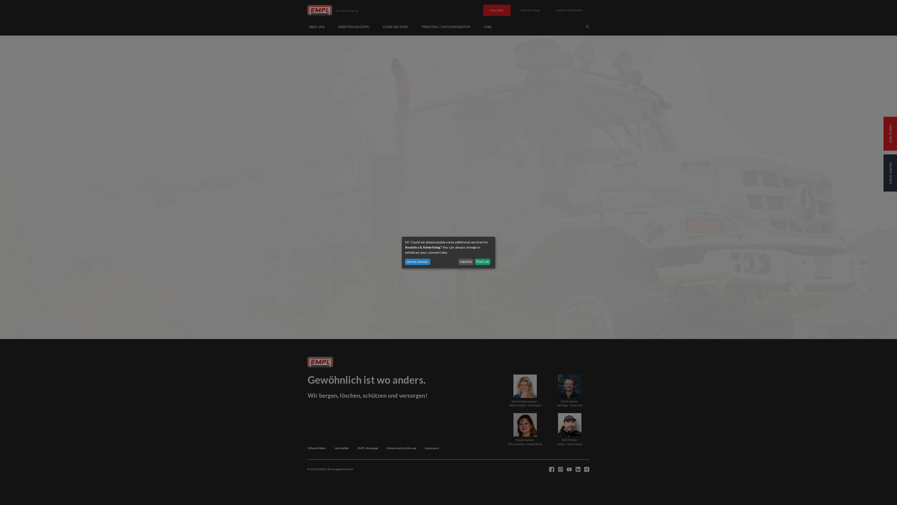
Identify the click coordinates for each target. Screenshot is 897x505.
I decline (466, 262)
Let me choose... (417, 262)
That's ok (482, 262)
